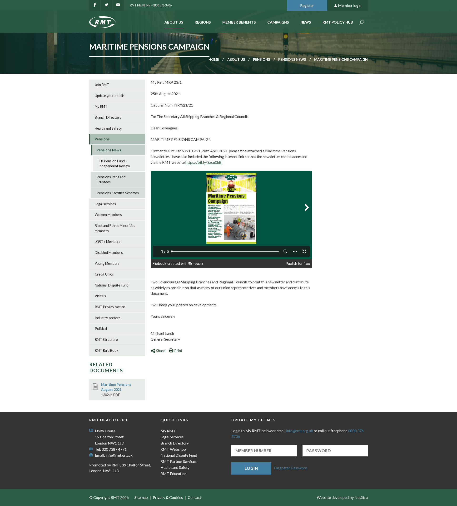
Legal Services (172, 436)
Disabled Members (109, 252)
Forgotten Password (290, 467)
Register (307, 5)
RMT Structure (106, 339)
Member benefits (239, 22)
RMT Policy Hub (338, 22)
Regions (203, 22)
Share (160, 350)
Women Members (108, 215)
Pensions (261, 59)
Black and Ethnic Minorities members (115, 228)
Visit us (100, 296)
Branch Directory (108, 117)
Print (178, 350)
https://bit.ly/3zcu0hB (203, 162)
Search (362, 22)
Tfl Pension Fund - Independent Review (114, 163)
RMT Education (173, 473)
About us (236, 59)
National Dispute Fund (112, 285)
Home (214, 59)
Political (101, 329)
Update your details (109, 96)
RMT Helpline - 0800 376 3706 (151, 5)
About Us (173, 22)
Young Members (107, 263)
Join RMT (102, 85)
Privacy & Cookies (168, 497)
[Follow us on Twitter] (106, 5)
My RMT (101, 106)
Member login (349, 5)
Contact (194, 497)
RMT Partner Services (178, 461)
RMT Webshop (173, 449)
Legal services (105, 204)
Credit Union (104, 274)
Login (251, 468)
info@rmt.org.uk (119, 455)
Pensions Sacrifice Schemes (118, 193)
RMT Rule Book (106, 350)
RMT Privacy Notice (110, 307)
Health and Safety (108, 128)
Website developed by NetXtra (342, 497)
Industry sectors (107, 318)
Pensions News (292, 59)
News (305, 22)
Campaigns (278, 22)
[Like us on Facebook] (94, 5)
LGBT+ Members (107, 242)
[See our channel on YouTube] (118, 5)
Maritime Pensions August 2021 (116, 387)
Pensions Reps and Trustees (111, 179)
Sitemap (141, 497)
